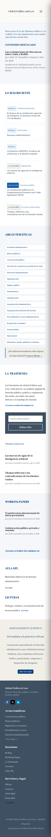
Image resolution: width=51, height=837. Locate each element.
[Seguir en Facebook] (7, 702)
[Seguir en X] (13, 702)
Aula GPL (9, 771)
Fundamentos (12, 292)
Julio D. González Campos (24, 57)
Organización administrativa (19, 304)
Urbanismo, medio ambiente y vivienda (23, 342)
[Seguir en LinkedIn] (18, 702)
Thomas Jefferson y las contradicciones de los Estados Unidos (22, 476)
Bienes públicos (13, 254)
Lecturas (9, 766)
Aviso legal (10, 793)
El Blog (8, 752)
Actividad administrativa (17, 247)
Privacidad (10, 798)
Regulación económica (16, 323)
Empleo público (13, 285)
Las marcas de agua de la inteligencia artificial (19, 457)
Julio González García (18, 463)
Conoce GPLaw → (34, 356)
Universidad (12, 336)
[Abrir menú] (40, 11)
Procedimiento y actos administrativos (23, 317)
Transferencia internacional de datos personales (22, 514)
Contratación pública (15, 260)
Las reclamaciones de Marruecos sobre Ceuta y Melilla (23, 53)
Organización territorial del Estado (21, 311)
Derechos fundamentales (17, 273)
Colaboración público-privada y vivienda (22, 529)
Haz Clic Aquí (25, 671)
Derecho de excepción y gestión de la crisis (25, 266)
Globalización (12, 298)
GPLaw (8, 784)
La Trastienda (11, 761)
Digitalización (13, 279)
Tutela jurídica (13, 330)
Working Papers (12, 757)
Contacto (9, 789)
